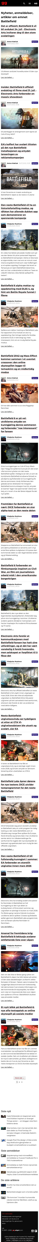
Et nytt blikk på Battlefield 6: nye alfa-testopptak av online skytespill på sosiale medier (18, 1010)
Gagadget (4, 3)
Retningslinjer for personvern (12, 1221)
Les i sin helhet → (7, 77)
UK (3, 1228)
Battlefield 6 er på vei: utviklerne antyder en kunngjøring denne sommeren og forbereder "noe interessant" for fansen (19, 425)
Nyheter (35, 41)
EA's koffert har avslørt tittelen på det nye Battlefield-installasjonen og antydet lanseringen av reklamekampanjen (18, 151)
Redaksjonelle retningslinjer (11, 1216)
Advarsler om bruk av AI (10, 1219)
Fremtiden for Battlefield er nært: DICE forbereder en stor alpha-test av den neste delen (18, 507)
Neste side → (19, 1078)
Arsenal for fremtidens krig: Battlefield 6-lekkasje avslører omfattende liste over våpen (18, 936)
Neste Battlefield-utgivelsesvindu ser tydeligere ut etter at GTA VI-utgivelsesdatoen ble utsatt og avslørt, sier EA (18, 722)
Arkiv (4, 1223)
